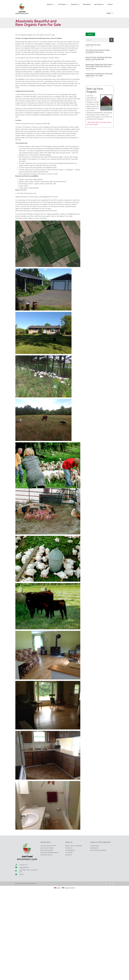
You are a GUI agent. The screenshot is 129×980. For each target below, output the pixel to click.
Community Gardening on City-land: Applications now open (99, 74)
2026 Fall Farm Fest (93, 45)
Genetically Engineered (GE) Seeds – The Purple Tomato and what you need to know (99, 66)
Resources (74, 4)
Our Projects (62, 4)
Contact (110, 4)
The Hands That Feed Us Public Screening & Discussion (97, 51)
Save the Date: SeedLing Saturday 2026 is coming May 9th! (99, 58)
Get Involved (98, 4)
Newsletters (87, 4)
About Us (50, 4)
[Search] (111, 40)
